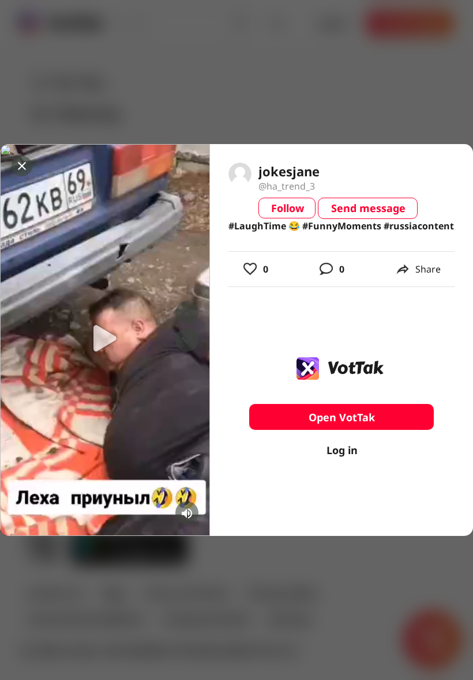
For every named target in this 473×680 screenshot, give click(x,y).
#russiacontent (419, 226)
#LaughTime (257, 226)
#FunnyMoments (341, 226)
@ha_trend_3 (286, 186)
